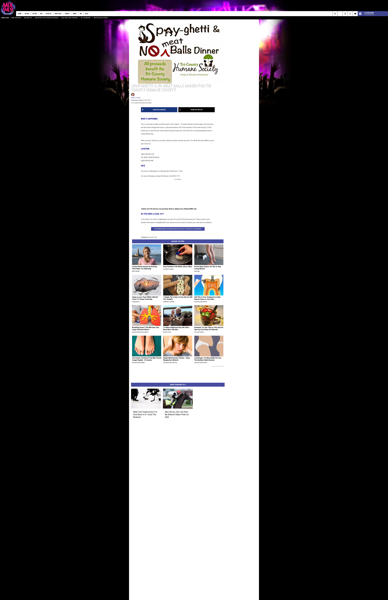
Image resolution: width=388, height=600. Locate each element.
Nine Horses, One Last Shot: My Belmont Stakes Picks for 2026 (177, 414)
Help (86, 13)
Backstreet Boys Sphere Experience (46, 18)
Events (67, 13)
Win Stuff (58, 13)
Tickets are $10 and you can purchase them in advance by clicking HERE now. (169, 209)
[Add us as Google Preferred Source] (340, 13)
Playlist (49, 13)
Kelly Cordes (136, 98)
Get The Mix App (86, 18)
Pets (155, 237)
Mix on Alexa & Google (101, 18)
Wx (81, 13)
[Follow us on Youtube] (355, 13)
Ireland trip (28, 18)
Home (19, 13)
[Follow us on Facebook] (345, 13)
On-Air (27, 13)
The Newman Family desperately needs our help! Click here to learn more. (178, 229)
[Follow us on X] (350, 13)
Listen (34, 13)
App (41, 13)
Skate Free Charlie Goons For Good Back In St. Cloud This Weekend (145, 414)
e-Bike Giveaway (16, 18)
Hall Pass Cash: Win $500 (70, 18)
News (74, 13)
